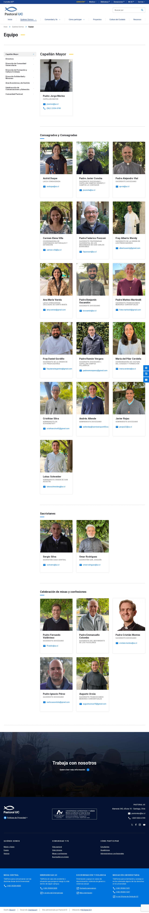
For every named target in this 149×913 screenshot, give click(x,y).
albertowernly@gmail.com (129, 248)
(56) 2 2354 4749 (54, 108)
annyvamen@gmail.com (56, 310)
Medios (93, 2)
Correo (141, 2)
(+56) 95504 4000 (14, 886)
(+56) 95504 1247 (123, 892)
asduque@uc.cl (53, 186)
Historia (6, 853)
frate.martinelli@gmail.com (130, 310)
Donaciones (118, 2)
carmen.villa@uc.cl (54, 250)
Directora (20, 59)
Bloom (11, 910)
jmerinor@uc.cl (52, 104)
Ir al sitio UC (8, 2)
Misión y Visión (9, 847)
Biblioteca (105, 2)
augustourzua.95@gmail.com (94, 704)
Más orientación (86, 893)
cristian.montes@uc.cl (128, 643)
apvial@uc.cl (124, 186)
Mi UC (130, 2)
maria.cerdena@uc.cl (127, 369)
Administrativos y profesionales (112, 853)
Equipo (6, 850)
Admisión (80, 2)
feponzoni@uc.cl (90, 252)
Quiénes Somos (28, 20)
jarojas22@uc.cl (125, 427)
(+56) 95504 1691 (123, 888)
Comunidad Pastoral (20, 94)
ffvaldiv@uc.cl (52, 646)
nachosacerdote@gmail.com (58, 702)
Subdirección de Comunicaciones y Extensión (20, 88)
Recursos (137, 20)
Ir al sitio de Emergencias (53, 893)
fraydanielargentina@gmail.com (59, 369)
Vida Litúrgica (57, 850)
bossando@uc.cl (89, 311)
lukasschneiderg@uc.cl (56, 487)
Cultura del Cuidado (117, 20)
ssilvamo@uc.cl (53, 565)
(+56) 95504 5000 (50, 888)
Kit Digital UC (86, 910)
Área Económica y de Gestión (20, 83)
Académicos (20, 103)
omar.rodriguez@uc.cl (91, 565)
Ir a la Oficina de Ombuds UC (127, 896)
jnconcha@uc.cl (89, 190)
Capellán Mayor (20, 54)
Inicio (10, 20)
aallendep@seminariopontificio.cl (96, 427)
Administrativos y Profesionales (20, 109)
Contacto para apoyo (88, 888)
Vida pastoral (57, 847)
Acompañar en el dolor (60, 857)
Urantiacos (32, 910)
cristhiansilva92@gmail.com (58, 429)
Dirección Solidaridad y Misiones (20, 77)
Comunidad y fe (53, 20)
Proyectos (97, 20)
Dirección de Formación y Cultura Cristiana (20, 71)
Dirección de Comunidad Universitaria (20, 64)
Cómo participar (77, 20)
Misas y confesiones (59, 853)
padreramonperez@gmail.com (95, 371)
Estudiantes (20, 99)
